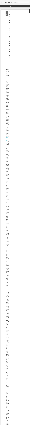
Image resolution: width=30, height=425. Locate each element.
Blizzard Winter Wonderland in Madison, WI (9, 38)
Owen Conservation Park (7, 140)
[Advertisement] (17, 33)
